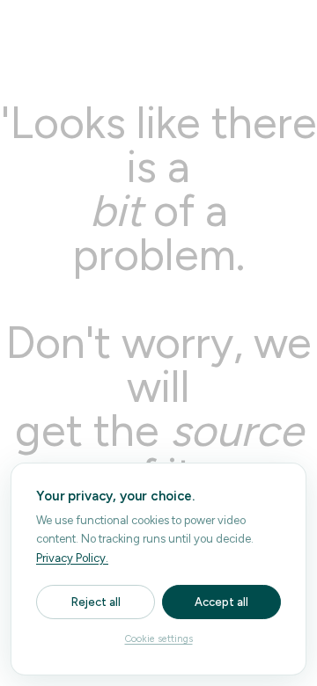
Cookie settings (159, 639)
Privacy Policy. (72, 558)
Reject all (96, 602)
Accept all (221, 602)
